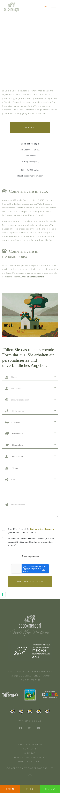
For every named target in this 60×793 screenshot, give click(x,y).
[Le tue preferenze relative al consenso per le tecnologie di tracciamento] (3, 595)
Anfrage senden (29, 581)
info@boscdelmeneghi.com (30, 676)
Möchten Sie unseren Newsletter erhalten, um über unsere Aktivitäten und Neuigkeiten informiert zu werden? (31, 541)
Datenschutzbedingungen (42, 529)
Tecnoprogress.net (39, 768)
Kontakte (30, 749)
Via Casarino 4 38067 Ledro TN (30, 671)
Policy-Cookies (30, 762)
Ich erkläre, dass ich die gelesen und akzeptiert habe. (31, 531)
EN (41, 7)
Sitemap (30, 753)
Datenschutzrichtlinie (30, 757)
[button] (30, 422)
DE (46, 7)
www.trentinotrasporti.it (30, 277)
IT (37, 7)
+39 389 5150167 (30, 680)
